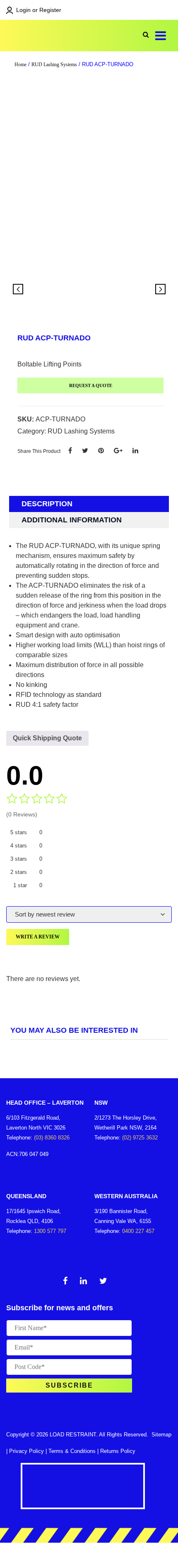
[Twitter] (85, 451)
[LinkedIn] (135, 451)
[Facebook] (70, 451)
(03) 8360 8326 (52, 1137)
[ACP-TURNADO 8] (89, 290)
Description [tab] (47, 504)
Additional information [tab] (72, 520)
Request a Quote (90, 385)
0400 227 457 (138, 1231)
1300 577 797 (50, 1231)
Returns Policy (117, 1451)
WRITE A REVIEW (38, 937)
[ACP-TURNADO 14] (140, 290)
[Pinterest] (101, 451)
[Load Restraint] (45, 35)
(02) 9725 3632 (140, 1137)
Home (20, 64)
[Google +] (118, 451)
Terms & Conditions (72, 1451)
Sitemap (161, 1434)
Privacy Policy (26, 1451)
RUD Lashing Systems (54, 64)
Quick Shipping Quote (47, 738)
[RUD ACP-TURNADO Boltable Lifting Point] (89, 182)
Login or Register (38, 10)
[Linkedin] (83, 1282)
